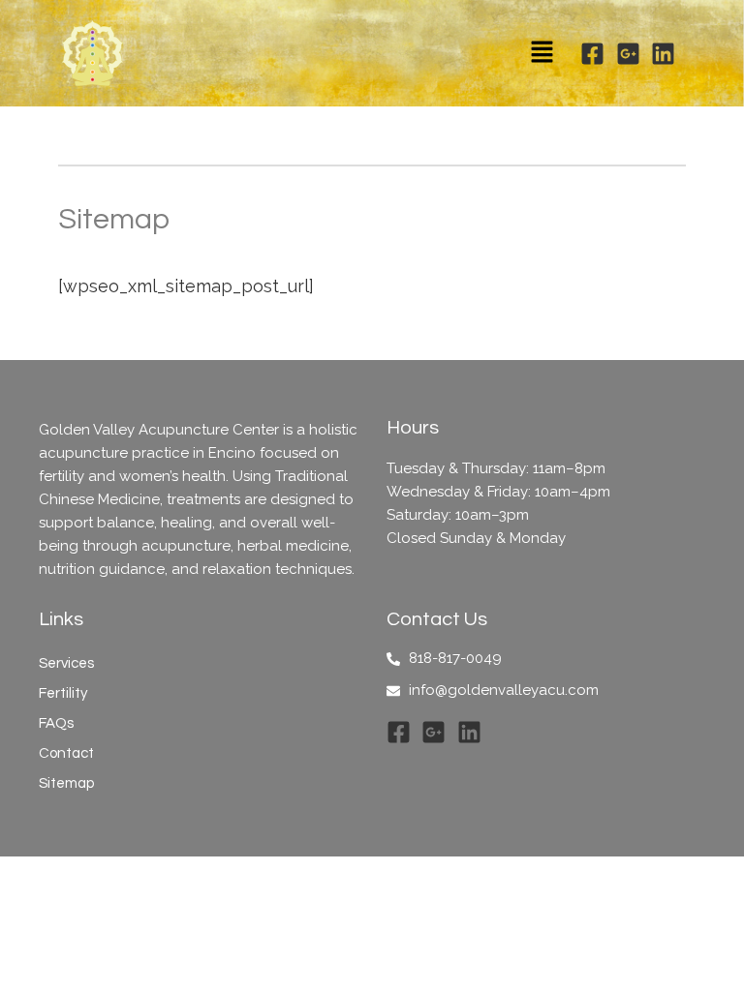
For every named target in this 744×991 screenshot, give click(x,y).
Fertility (63, 693)
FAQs (56, 723)
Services (66, 663)
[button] (541, 53)
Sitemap (66, 783)
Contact (66, 753)
